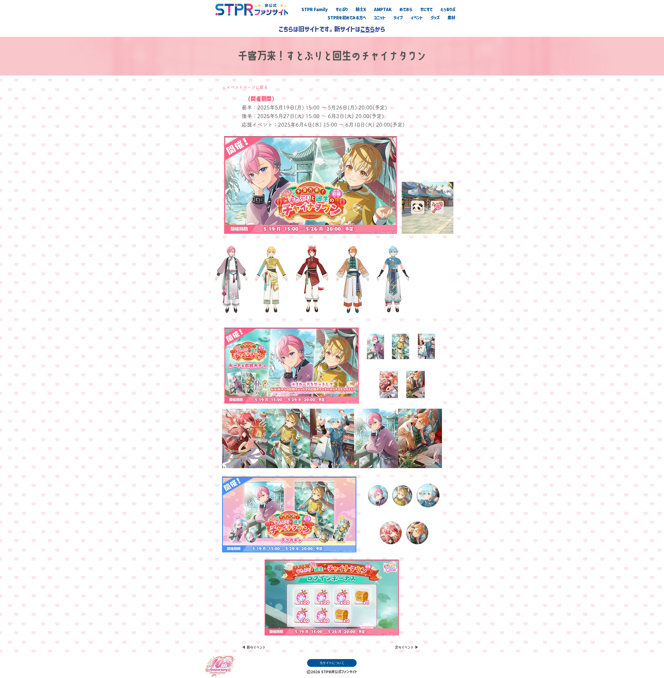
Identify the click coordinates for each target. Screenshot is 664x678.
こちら (367, 29)
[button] (401, 365)
